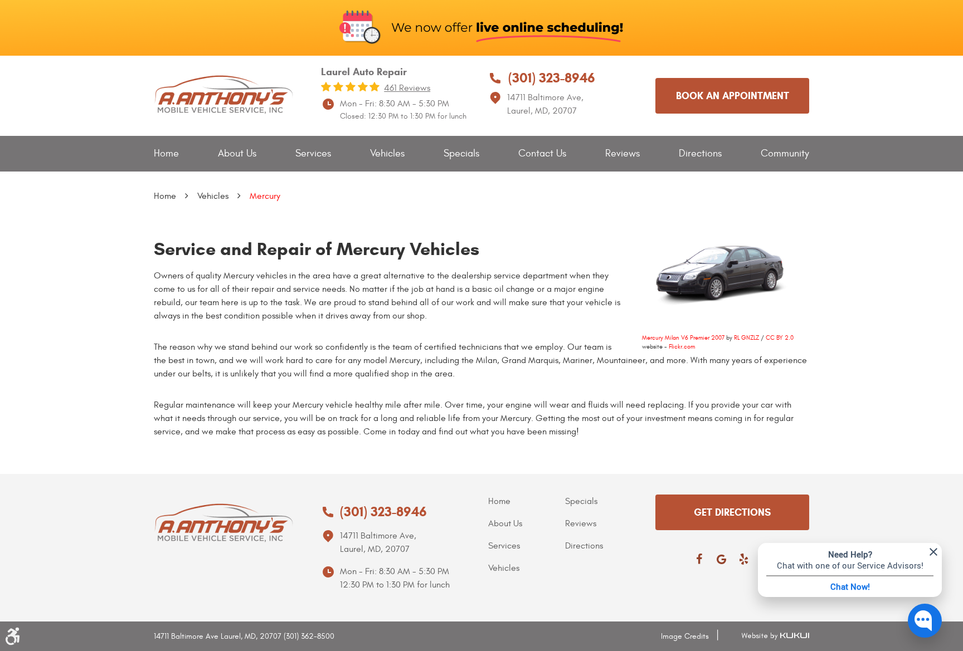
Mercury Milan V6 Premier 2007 (683, 337)
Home (166, 153)
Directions (700, 153)
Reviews (622, 153)
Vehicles (387, 153)
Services (313, 153)
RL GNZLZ (746, 337)
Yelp (743, 559)
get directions (732, 512)
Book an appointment (732, 96)
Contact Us (542, 153)
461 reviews (407, 88)
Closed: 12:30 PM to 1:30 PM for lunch (403, 116)
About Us (237, 153)
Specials (461, 153)
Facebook (699, 559)
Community (785, 153)
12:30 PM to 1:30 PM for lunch (395, 585)
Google (721, 559)
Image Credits (685, 636)
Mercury (265, 196)
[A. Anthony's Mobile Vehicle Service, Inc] (223, 95)
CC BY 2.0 (780, 337)
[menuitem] (166, 154)
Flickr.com (682, 346)
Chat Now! (850, 586)
